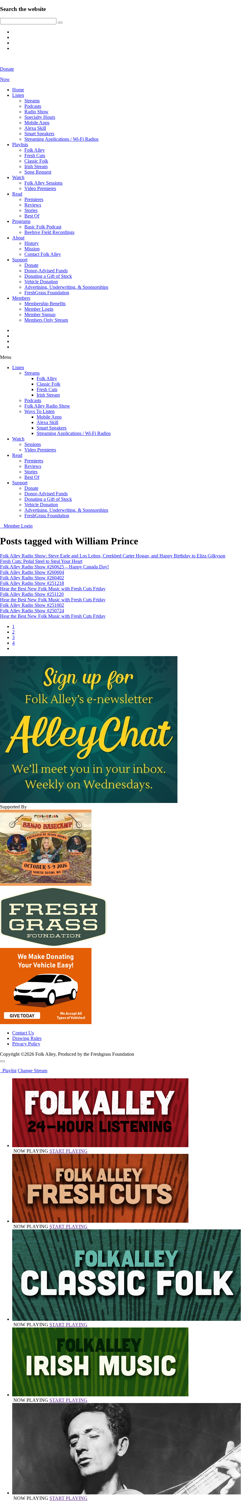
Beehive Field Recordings (49, 232)
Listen (18, 95)
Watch (18, 177)
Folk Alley (34, 150)
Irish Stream (36, 166)
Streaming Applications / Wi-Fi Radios (61, 139)
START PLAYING (68, 1151)
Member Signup (39, 314)
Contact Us (23, 1032)
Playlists (20, 144)
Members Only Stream (46, 320)
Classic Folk (36, 161)
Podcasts (32, 106)
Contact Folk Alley (42, 254)
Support (19, 259)
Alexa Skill (35, 128)
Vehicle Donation (41, 281)
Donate (31, 265)
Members (21, 298)
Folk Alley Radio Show (47, 405)
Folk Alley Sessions (43, 183)
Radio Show (36, 111)
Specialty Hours (39, 117)
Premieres (33, 199)
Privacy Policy (26, 1043)
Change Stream (32, 1070)
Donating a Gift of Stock (48, 276)
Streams (32, 100)
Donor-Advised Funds (46, 270)
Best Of (31, 215)
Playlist (8, 1070)
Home (18, 89)
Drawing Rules (26, 1038)
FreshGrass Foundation (46, 292)
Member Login (38, 309)
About (18, 237)
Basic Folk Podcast (42, 226)
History (31, 243)
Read (17, 193)
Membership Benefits (45, 303)
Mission (32, 248)
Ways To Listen (39, 411)
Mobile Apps (36, 122)
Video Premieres (40, 188)
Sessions (32, 444)
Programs (21, 221)
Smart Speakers (39, 133)
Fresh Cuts (34, 155)
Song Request (37, 172)
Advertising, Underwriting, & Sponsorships (66, 287)
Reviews (32, 204)
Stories (31, 210)
